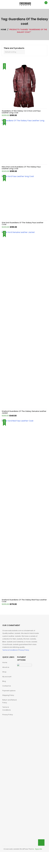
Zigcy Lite (38, 849)
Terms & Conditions (10, 650)
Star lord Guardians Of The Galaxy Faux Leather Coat (22, 223)
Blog (4, 681)
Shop (4, 672)
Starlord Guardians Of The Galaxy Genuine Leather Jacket (24, 412)
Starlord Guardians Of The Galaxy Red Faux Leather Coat (24, 600)
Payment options (8, 690)
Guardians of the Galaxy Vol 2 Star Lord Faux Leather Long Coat (21, 111)
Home (4, 662)
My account (6, 676)
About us (5, 667)
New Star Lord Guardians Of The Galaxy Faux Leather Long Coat (21, 167)
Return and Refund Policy (9, 701)
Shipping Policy (8, 695)
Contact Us (6, 686)
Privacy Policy (24, 650)
